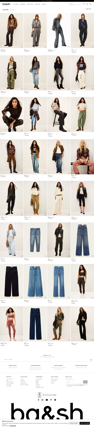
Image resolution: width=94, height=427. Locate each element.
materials (37, 381)
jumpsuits (22, 380)
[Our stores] (84, 4)
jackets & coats (23, 383)
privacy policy (81, 384)
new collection (54, 380)
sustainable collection (40, 387)
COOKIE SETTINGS (74, 423)
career (52, 383)
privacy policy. (13, 425)
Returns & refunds (9, 381)
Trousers (5, 359)
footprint (37, 380)
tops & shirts (23, 381)
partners (37, 383)
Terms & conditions (10, 383)
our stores (53, 381)
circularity (37, 384)
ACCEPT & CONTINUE (84, 423)
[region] (47, 423)
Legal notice (8, 384)
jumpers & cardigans (25, 384)
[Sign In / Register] (87, 4)
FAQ (7, 380)
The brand (44, 4)
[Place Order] (90, 4)
